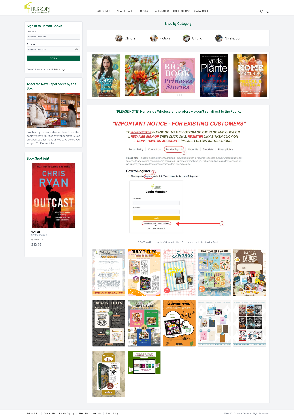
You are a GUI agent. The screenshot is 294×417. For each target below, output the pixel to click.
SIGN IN (53, 58)
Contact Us (49, 413)
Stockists (96, 413)
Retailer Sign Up (61, 69)
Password (32, 44)
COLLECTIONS (181, 11)
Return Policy (33, 413)
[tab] (175, 95)
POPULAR (144, 11)
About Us (83, 413)
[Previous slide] (95, 75)
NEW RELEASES (125, 11)
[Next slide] (261, 75)
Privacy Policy (112, 413)
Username (32, 31)
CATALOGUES (202, 11)
